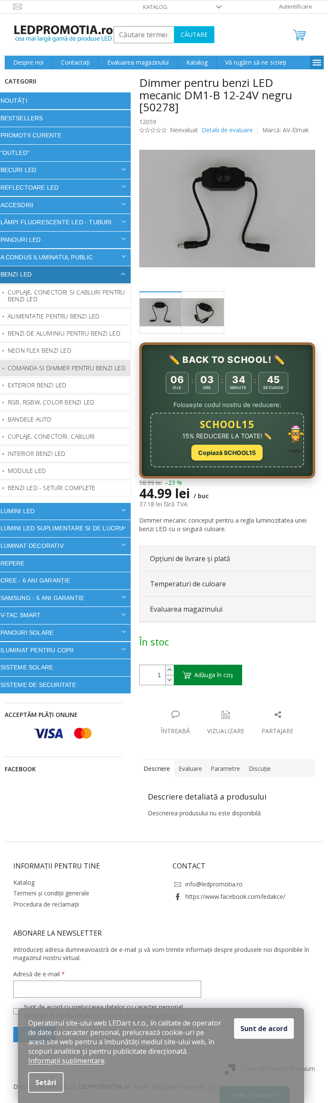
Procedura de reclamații (43, 904)
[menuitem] (25, 62)
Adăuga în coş (210, 675)
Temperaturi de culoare (184, 584)
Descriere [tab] (153, 768)
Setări (45, 1082)
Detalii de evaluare (223, 130)
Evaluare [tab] (187, 768)
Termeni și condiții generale (48, 893)
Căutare (190, 34)
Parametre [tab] (222, 768)
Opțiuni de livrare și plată (186, 558)
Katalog (152, 7)
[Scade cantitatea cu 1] (166, 680)
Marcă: (282, 130)
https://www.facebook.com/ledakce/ (232, 896)
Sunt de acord (263, 1028)
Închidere (199, 706)
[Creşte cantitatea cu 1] (166, 670)
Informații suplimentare (66, 1060)
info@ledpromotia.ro (211, 884)
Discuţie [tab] (256, 768)
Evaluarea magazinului (182, 609)
